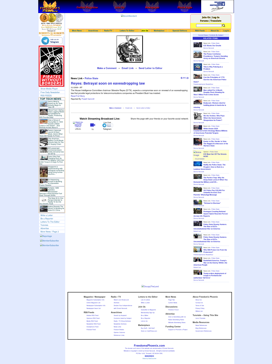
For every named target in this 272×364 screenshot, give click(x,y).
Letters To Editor (127, 30)
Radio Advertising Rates (176, 320)
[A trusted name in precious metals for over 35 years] (51, 33)
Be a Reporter (47, 218)
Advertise (45, 228)
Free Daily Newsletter (50, 92)
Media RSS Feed (92, 321)
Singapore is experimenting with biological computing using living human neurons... (56, 170)
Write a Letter (47, 215)
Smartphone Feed (92, 327)
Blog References (201, 328)
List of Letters (145, 300)
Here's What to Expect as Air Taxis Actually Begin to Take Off (55, 104)
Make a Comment (107, 68)
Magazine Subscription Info (95, 300)
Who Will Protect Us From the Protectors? (215, 251)
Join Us (144, 30)
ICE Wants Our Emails (212, 45)
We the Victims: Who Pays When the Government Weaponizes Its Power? (214, 117)
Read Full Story (78, 96)
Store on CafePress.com (149, 331)
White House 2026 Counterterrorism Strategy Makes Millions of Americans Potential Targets (210, 130)
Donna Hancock (208, 48)
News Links (117, 327)
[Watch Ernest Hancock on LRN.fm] (78, 124)
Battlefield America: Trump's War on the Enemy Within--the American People (210, 262)
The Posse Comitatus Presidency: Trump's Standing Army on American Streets (215, 56)
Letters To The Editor (50, 221)
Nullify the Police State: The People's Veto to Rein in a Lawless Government (210, 166)
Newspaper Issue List (94, 308)
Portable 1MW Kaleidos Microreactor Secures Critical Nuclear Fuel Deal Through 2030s (51, 191)
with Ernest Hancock (120, 308)
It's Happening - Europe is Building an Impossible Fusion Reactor (51, 182)
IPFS (184, 78)
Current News (203, 35)
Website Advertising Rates (176, 322)
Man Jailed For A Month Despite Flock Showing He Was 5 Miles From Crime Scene (209, 92)
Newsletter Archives (120, 324)
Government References (204, 331)
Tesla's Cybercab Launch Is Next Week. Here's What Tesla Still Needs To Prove (51, 133)
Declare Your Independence (123, 305)
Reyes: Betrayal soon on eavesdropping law (108, 83)
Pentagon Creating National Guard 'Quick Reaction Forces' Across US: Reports (211, 213)
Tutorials (44, 225)
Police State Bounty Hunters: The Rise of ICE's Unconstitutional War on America (210, 226)
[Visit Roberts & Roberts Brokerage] (51, 18)
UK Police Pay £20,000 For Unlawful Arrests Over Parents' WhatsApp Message (209, 192)
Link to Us (144, 321)
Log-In (215, 17)
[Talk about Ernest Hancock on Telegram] (107, 125)
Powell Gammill (88, 98)
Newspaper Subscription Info (96, 305)
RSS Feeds (200, 30)
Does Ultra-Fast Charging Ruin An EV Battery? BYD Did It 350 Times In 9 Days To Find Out (52, 160)
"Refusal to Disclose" (212, 203)
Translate (215, 20)
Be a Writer (144, 315)
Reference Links (119, 335)
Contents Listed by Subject (122, 318)
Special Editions (180, 30)
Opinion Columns (119, 332)
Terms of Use (200, 305)
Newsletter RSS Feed (94, 324)
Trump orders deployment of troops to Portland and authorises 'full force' (210, 275)
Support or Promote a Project (177, 330)
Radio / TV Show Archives (122, 321)
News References (201, 325)
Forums (204, 20)
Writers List (199, 311)
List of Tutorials (200, 318)
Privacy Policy (200, 308)
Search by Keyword (120, 315)
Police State (91, 78)
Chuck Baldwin (200, 159)
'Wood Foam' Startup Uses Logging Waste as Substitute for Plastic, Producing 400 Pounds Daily (52, 113)
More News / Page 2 (50, 231)
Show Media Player (49, 88)
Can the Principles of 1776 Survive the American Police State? (210, 79)
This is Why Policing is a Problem (213, 67)
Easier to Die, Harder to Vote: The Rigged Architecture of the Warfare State (215, 143)
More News (77, 30)
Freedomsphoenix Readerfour (203, 84)
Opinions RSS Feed (93, 318)
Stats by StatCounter (149, 358)
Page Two (171, 300)
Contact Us (199, 303)
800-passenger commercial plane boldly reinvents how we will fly (56, 151)
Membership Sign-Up (148, 313)
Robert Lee (197, 231)
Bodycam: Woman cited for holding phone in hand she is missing (210, 105)
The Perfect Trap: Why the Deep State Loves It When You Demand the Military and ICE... (211, 179)
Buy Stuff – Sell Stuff (147, 328)
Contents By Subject (216, 35)
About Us (215, 30)
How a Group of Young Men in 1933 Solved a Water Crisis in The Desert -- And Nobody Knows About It (51, 124)
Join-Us (206, 17)
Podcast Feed (91, 330)
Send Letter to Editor (150, 68)
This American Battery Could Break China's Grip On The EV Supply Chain (56, 141)
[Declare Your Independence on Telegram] (52, 40)
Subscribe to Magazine (148, 310)
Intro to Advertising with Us (177, 317)
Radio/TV (108, 30)
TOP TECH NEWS (50, 99)
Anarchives (93, 30)
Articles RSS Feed (92, 315)
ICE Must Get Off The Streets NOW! (215, 155)
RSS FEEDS (46, 95)
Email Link (128, 68)
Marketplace (159, 30)
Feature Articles (119, 330)
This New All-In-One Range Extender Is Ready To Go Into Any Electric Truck (51, 201)
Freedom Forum (173, 310)
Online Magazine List (93, 303)
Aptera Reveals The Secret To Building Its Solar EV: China (56, 208)
